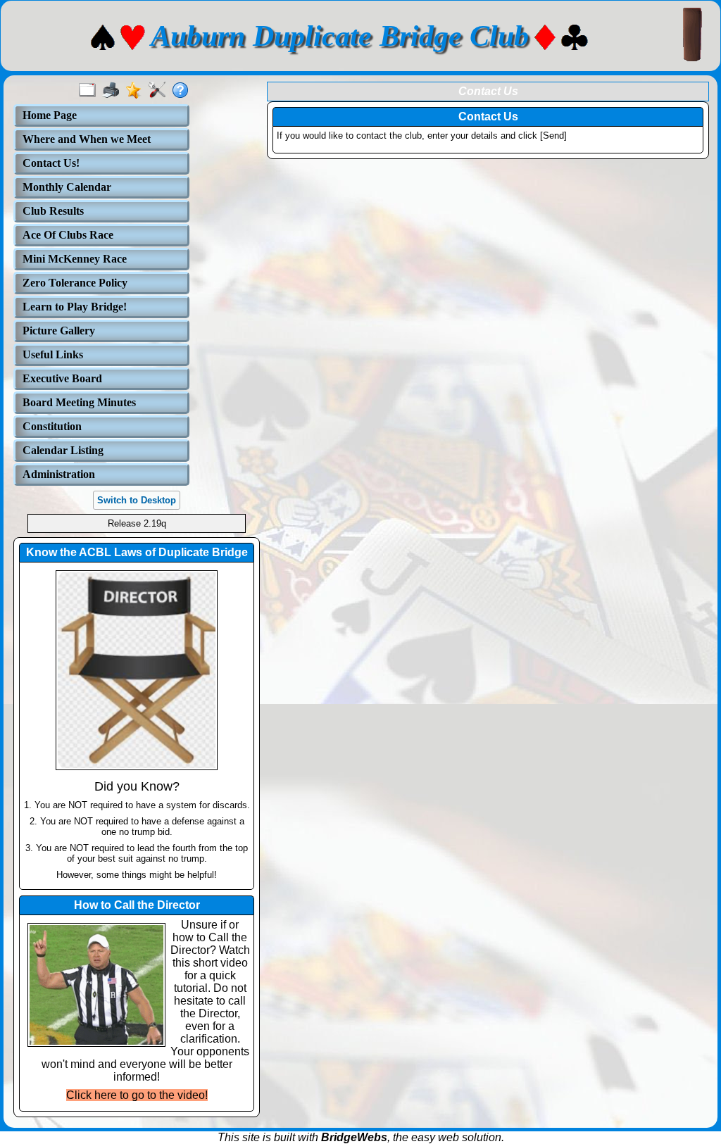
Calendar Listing (63, 450)
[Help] (183, 91)
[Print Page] (113, 91)
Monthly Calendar (67, 187)
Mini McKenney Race (75, 259)
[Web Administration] (160, 91)
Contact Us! (51, 163)
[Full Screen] (90, 91)
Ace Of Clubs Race (68, 235)
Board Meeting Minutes (79, 402)
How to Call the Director (137, 905)
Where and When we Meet (87, 139)
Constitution (52, 426)
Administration (59, 474)
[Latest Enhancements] (137, 91)
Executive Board (62, 378)
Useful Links (53, 354)
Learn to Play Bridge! (75, 307)
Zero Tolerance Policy (75, 283)
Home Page (50, 115)
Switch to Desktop (136, 500)
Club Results (53, 211)
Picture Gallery (59, 331)
